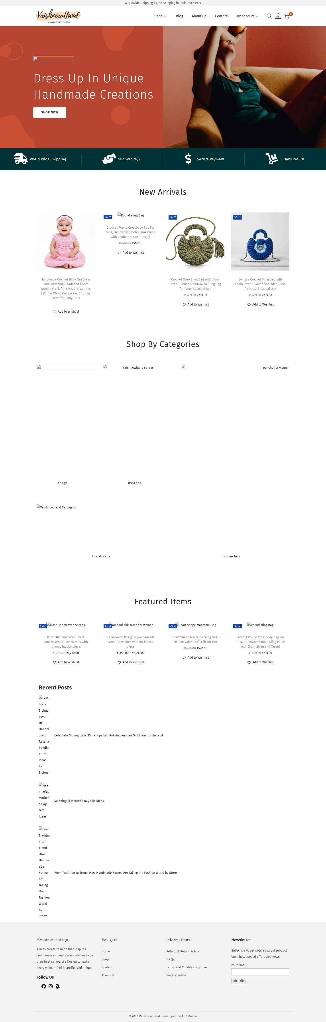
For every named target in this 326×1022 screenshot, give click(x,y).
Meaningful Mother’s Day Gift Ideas (79, 801)
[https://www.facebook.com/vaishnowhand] (43, 988)
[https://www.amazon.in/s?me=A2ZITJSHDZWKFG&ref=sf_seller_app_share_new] (57, 988)
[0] (286, 16)
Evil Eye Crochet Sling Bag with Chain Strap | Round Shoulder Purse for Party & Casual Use (260, 284)
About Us (108, 975)
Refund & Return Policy (182, 951)
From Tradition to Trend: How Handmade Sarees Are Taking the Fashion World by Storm (116, 873)
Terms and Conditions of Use (186, 967)
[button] (65, 312)
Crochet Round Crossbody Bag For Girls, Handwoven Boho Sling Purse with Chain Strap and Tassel (130, 232)
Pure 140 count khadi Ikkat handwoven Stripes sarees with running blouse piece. (65, 641)
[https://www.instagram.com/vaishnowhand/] (50, 988)
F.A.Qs (170, 959)
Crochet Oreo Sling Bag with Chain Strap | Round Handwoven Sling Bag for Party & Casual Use (195, 284)
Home (106, 951)
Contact (107, 967)
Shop (105, 959)
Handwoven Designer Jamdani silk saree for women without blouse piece (130, 641)
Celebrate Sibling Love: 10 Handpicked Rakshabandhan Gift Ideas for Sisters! (108, 735)
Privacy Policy (176, 975)
